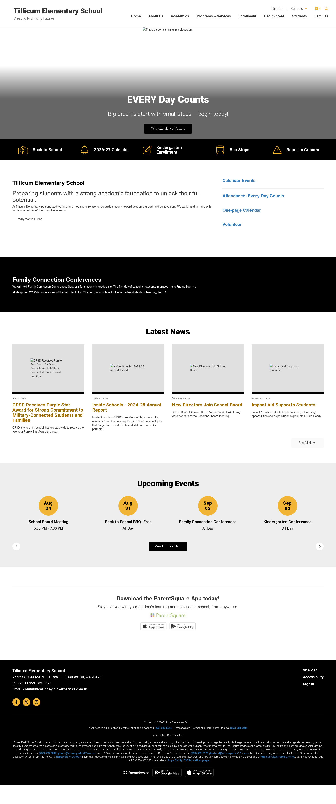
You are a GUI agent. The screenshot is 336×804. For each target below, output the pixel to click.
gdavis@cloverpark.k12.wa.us (75, 753)
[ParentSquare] (136, 772)
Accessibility (313, 677)
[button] (299, 8)
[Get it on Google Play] (167, 772)
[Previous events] (16, 546)
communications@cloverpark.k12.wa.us (55, 689)
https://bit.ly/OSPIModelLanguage (188, 760)
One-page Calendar (241, 210)
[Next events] (320, 546)
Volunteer (232, 224)
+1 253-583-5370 (37, 683)
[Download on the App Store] (199, 772)
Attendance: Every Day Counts (253, 195)
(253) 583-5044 (163, 727)
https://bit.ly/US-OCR (68, 756)
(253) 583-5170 (199, 753)
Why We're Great (30, 219)
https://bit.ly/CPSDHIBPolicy (278, 756)
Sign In (308, 684)
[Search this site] (326, 8)
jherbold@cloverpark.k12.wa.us (229, 753)
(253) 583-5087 (47, 753)
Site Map (310, 670)
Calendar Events (239, 180)
